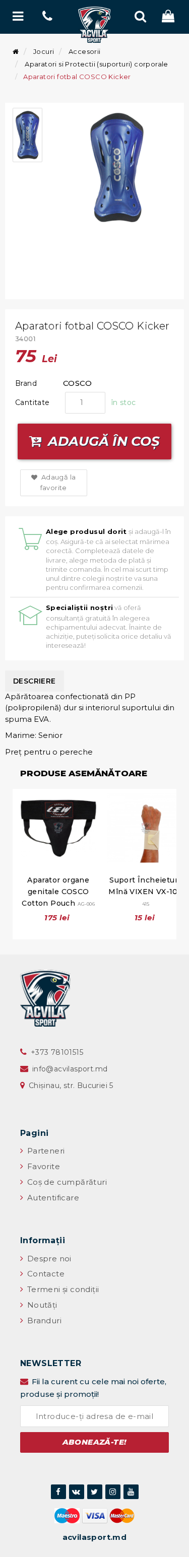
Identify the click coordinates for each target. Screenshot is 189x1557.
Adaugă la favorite (57, 482)
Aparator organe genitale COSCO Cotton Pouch (58, 891)
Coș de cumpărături (66, 1182)
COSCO (77, 383)
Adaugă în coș (102, 441)
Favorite (42, 1166)
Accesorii (85, 51)
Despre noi (48, 1258)
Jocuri (43, 51)
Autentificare (52, 1197)
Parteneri (45, 1151)
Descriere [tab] (34, 681)
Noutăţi (41, 1305)
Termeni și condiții (62, 1289)
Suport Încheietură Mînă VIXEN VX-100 (145, 891)
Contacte (45, 1273)
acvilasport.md (94, 1537)
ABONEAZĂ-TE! (94, 1442)
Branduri (43, 1320)
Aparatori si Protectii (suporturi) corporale (96, 64)
